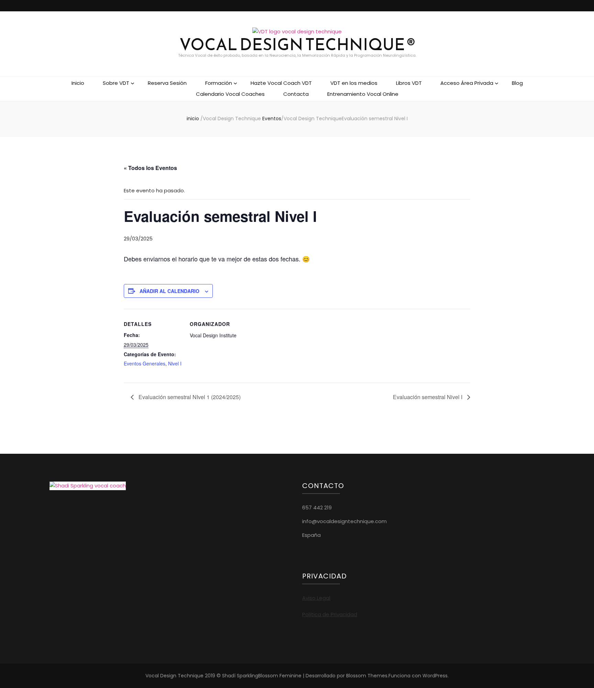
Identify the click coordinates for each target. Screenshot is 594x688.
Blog (517, 83)
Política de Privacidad (329, 614)
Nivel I (175, 363)
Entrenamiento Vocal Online (362, 94)
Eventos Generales (144, 363)
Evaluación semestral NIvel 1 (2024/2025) (189, 397)
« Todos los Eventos (150, 168)
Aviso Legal (316, 597)
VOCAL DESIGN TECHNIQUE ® (297, 44)
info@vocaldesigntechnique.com (344, 521)
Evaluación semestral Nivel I (428, 397)
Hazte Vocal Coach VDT (281, 83)
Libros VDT (409, 83)
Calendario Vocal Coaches (230, 94)
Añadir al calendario (169, 290)
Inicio (78, 83)
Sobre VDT (116, 83)
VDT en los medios (353, 83)
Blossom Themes (366, 675)
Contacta (296, 94)
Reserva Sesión (167, 83)
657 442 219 (317, 507)
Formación (218, 83)
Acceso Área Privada (466, 83)
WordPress (435, 675)
